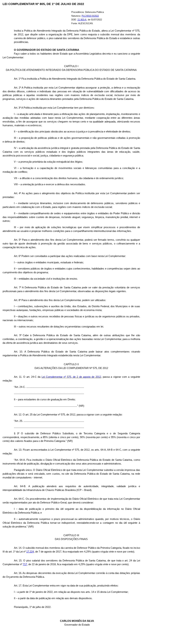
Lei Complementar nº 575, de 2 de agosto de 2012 (71, 376)
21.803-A (82, 19)
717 (25, 564)
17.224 (30, 551)
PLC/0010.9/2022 (90, 16)
